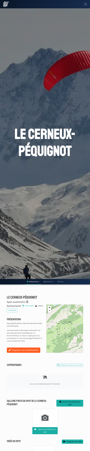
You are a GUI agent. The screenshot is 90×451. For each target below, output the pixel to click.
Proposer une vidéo (74, 442)
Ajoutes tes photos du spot (71, 403)
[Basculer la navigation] (86, 4)
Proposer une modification (25, 350)
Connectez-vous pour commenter (70, 365)
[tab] (33, 282)
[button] (64, 328)
